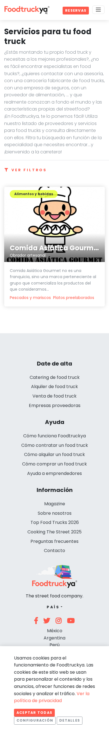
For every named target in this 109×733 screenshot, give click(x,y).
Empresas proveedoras (54, 405)
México (54, 630)
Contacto (54, 550)
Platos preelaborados (73, 297)
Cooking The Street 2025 (54, 532)
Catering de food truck (55, 377)
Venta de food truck (54, 396)
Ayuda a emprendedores (54, 473)
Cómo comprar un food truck (54, 464)
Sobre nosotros (55, 513)
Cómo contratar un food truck (54, 445)
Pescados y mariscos (30, 297)
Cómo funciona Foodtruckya (54, 436)
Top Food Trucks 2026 (54, 522)
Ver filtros (29, 170)
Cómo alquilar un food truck (54, 454)
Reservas (75, 10)
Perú (54, 645)
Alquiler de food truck (54, 386)
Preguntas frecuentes (54, 541)
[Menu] (98, 10)
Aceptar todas (34, 712)
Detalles (69, 720)
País (53, 607)
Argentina (54, 638)
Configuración (34, 720)
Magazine (54, 504)
